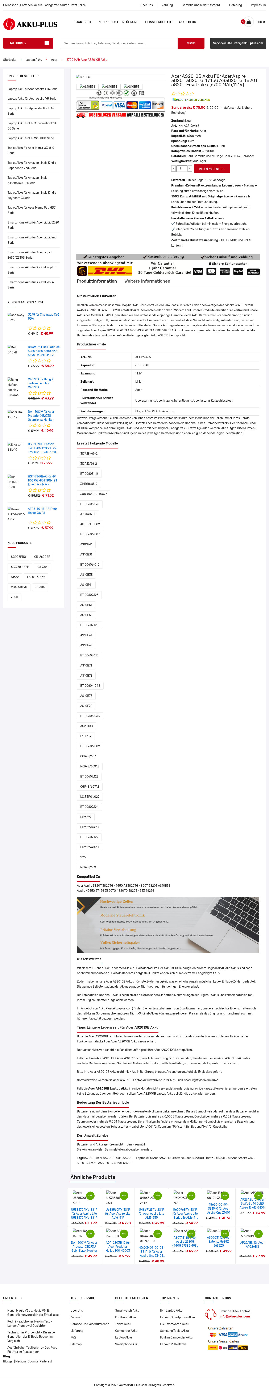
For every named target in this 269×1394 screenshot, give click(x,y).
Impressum (258, 5)
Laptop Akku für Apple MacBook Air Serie (31, 111)
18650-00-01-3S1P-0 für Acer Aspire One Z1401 (218, 1208)
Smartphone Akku (127, 1344)
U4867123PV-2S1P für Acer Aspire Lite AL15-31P (151, 1213)
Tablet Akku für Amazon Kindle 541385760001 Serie (27, 180)
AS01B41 (86, 544)
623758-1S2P (20, 567)
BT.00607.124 (89, 807)
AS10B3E (86, 575)
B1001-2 (85, 736)
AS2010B (86, 726)
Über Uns (146, 5)
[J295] (16, 317)
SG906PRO (18, 557)
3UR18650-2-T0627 (93, 494)
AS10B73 (86, 675)
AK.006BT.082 (90, 524)
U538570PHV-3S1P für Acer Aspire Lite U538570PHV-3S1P (84, 1213)
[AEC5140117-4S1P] (16, 514)
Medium (20, 1361)
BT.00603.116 (89, 474)
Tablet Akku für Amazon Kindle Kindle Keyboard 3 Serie (32, 195)
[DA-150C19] (16, 415)
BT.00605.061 (89, 504)
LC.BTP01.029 (89, 797)
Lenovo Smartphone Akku (177, 1317)
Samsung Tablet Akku (174, 1331)
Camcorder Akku (126, 1331)
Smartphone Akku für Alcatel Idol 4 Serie (31, 284)
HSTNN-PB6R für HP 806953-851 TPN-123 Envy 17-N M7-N (42, 480)
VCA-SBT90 (19, 587)
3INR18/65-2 (89, 484)
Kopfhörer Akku (125, 1317)
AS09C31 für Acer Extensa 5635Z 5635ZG (219, 1241)
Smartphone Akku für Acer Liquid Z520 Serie (33, 225)
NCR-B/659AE (89, 766)
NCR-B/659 (88, 867)
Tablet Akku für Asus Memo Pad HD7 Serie (31, 210)
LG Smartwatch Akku (174, 1324)
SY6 (83, 857)
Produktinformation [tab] (97, 281)
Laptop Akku (33, 60)
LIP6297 (85, 817)
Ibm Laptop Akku (171, 1310)
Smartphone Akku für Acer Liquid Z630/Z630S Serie (29, 255)
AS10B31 (86, 554)
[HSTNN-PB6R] (16, 482)
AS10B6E (86, 645)
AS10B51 (86, 605)
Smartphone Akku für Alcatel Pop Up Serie (32, 270)
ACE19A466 (191, 126)
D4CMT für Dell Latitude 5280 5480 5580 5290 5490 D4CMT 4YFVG (44, 351)
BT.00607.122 (89, 776)
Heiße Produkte (158, 22)
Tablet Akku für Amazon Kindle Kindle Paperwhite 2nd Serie (32, 165)
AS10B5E (86, 615)
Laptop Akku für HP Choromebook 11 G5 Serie (32, 126)
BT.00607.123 (89, 595)
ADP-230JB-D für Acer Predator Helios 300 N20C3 (118, 1246)
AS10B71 (86, 665)
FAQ (73, 1337)
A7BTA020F (88, 514)
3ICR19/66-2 (88, 464)
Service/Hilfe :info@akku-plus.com (238, 43)
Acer (54, 60)
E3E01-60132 (36, 577)
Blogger (8, 1361)
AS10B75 (86, 696)
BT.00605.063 (90, 716)
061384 (42, 567)
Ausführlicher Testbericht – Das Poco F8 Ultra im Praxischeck (32, 1350)
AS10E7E (86, 706)
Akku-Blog (187, 22)
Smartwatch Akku (127, 1310)
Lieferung (235, 5)
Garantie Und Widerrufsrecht (201, 5)
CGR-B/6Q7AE (89, 786)
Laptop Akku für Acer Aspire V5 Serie (32, 99)
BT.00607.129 (89, 837)
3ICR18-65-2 (89, 453)
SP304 (40, 587)
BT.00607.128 (89, 625)
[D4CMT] (16, 350)
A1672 (15, 577)
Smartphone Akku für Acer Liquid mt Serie (32, 240)
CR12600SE (42, 557)
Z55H (14, 597)
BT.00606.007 (90, 534)
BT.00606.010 (89, 564)
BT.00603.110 (89, 655)
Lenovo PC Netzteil (173, 1344)
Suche (191, 43)
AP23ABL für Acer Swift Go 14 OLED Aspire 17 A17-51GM (252, 1203)
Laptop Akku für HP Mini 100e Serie (31, 138)
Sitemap (76, 1344)
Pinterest (46, 1361)
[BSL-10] (16, 447)
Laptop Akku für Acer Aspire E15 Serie (32, 89)
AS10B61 (86, 635)
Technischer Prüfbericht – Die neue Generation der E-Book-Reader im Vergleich (31, 1337)
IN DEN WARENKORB (212, 169)
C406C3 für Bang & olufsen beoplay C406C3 (41, 383)
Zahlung (167, 5)
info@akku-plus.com (235, 1316)
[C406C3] (16, 387)
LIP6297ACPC (89, 827)
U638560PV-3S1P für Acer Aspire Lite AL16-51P (118, 1213)
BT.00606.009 (90, 746)
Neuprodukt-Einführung (118, 22)
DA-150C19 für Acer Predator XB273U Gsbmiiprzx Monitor (41, 416)
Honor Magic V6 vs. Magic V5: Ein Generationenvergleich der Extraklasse (33, 1313)
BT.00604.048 (90, 686)
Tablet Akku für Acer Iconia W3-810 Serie (31, 150)
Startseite (83, 22)
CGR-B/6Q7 (88, 756)
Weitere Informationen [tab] (147, 281)
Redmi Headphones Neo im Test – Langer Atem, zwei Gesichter (29, 1324)
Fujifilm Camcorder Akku (176, 1337)
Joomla (33, 1361)
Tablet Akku (123, 1324)
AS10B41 (86, 585)
